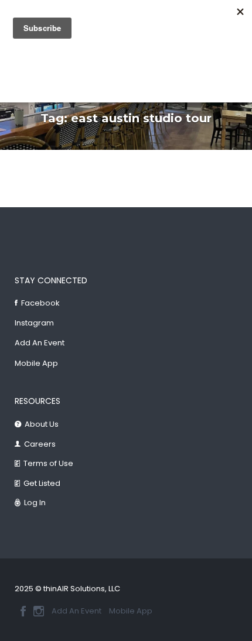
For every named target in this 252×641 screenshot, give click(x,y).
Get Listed (41, 483)
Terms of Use (48, 463)
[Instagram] (38, 611)
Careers (40, 444)
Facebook (40, 302)
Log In (35, 502)
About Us (42, 424)
